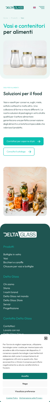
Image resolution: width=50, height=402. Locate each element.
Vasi (5, 258)
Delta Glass (11, 276)
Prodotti (8, 247)
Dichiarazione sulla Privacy (30, 398)
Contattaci (9, 326)
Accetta (25, 376)
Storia (6, 288)
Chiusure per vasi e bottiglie (18, 266)
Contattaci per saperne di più (21, 141)
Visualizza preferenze (25, 391)
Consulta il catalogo (16, 151)
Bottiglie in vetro (12, 254)
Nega (25, 383)
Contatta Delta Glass (17, 318)
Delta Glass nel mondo (15, 296)
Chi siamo (8, 284)
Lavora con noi (11, 330)
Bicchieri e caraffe (13, 262)
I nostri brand (10, 292)
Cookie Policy (12, 398)
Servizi (6, 304)
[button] (45, 338)
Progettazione (11, 308)
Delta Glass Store (13, 300)
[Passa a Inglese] (34, 7)
